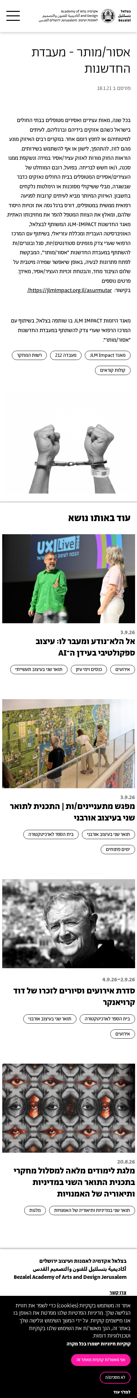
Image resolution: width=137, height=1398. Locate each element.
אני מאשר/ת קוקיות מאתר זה (100, 1360)
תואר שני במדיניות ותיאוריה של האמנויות (92, 1210)
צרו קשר (118, 1292)
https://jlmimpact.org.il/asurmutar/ (69, 290)
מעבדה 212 (65, 355)
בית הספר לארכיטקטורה (51, 834)
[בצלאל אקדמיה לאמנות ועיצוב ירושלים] (84, 16)
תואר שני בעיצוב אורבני (108, 834)
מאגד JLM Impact (108, 355)
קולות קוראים (113, 370)
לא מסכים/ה (115, 1378)
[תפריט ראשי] (13, 16)
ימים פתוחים (118, 849)
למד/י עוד (122, 1392)
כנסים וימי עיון (89, 669)
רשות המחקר (29, 355)
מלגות (35, 1210)
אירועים (122, 669)
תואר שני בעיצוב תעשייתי (38, 669)
